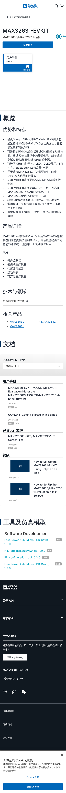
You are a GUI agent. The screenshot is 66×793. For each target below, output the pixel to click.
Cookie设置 (33, 777)
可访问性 (7, 724)
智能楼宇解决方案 (15, 301)
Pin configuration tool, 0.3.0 (22, 557)
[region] (33, 771)
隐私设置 (7, 737)
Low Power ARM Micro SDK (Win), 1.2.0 (26, 542)
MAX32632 (48, 321)
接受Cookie (33, 786)
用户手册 (11, 57)
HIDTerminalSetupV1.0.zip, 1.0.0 (24, 550)
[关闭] (62, 755)
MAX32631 (17, 326)
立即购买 (28, 44)
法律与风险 (9, 711)
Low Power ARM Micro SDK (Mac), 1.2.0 (26, 566)
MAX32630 (17, 321)
